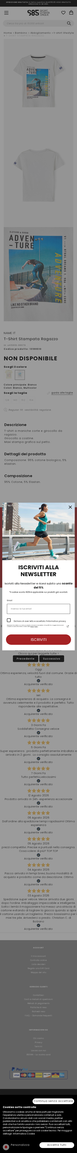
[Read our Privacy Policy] (68, 626)
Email (9, 600)
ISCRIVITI (39, 639)
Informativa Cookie (24, 1133)
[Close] (70, 507)
